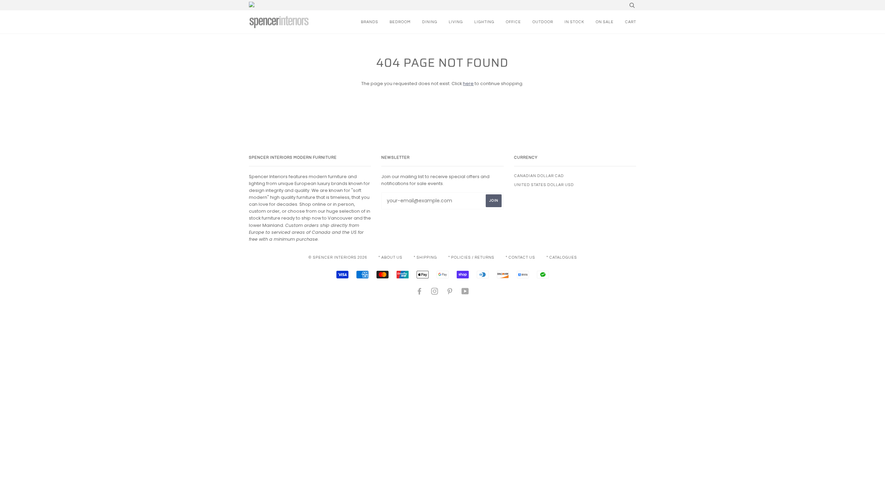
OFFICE (513, 22)
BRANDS (369, 22)
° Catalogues (562, 257)
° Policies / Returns (471, 257)
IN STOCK (574, 22)
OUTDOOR (542, 22)
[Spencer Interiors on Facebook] (419, 293)
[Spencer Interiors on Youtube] (465, 293)
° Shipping (425, 257)
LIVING (456, 22)
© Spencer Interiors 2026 (337, 257)
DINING (429, 22)
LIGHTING (484, 22)
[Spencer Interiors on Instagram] (434, 293)
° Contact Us (520, 257)
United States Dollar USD (544, 185)
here (468, 83)
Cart (630, 22)
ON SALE (605, 22)
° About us (390, 257)
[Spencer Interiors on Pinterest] (450, 293)
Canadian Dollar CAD (539, 176)
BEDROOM (400, 22)
